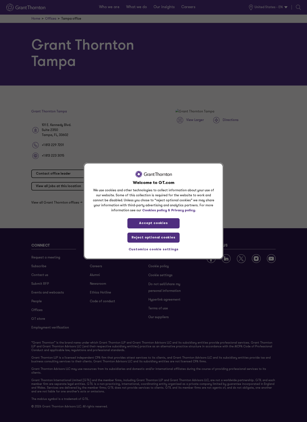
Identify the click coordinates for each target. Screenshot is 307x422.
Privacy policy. (183, 210)
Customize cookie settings (154, 249)
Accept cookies (153, 223)
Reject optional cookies (153, 237)
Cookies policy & (156, 210)
